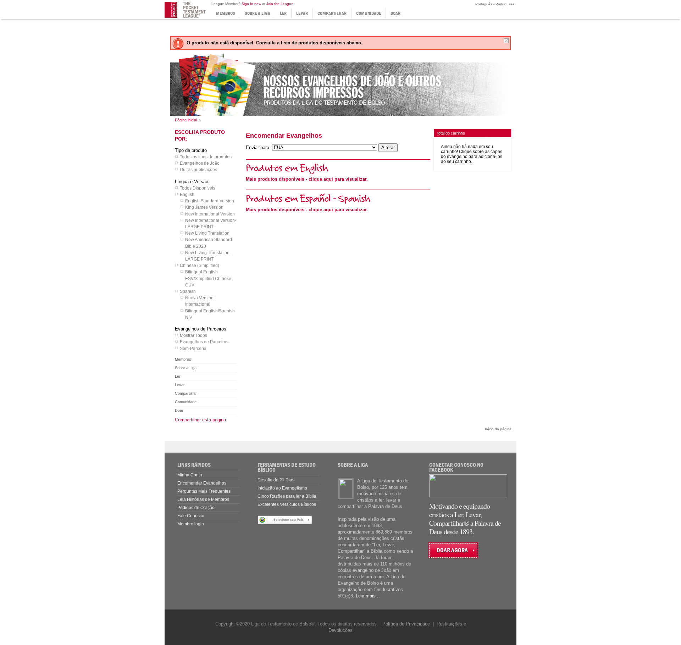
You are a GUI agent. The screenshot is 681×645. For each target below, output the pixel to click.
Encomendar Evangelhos (201, 483)
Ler (283, 13)
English (187, 194)
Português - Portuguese (494, 4)
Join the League (279, 4)
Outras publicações (198, 169)
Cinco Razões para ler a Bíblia (287, 496)
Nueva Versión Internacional (199, 301)
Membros (225, 13)
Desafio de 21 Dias (276, 479)
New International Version (210, 214)
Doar (395, 13)
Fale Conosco (190, 515)
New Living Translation (207, 233)
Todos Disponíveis (197, 188)
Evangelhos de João (200, 163)
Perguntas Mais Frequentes (204, 491)
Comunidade (368, 13)
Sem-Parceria (193, 348)
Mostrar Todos (193, 335)
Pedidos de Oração (196, 507)
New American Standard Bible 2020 (208, 242)
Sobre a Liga (257, 13)
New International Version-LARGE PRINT (210, 223)
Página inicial (186, 120)
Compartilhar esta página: (201, 419)
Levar (302, 13)
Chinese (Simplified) (199, 265)
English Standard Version (209, 200)
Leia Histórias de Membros (203, 499)
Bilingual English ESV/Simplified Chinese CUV (208, 278)
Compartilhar (332, 13)
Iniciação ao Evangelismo (282, 488)
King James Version (204, 207)
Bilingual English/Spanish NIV (210, 314)
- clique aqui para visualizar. (307, 179)
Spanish (188, 291)
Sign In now (251, 4)
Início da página (498, 429)
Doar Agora (452, 550)
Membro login (190, 523)
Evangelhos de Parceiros (204, 341)
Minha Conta (189, 474)
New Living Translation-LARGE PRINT (208, 256)
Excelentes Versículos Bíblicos (287, 504)
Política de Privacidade (406, 624)
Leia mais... (368, 595)
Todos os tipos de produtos (206, 156)
